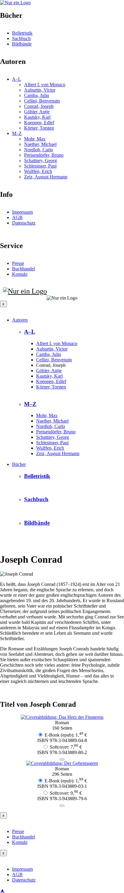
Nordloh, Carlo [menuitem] (38, 149)
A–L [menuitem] (16, 79)
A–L (29, 332)
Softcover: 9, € (66, 793)
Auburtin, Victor (51, 348)
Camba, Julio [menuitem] (36, 95)
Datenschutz (24, 222)
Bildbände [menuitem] (22, 43)
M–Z (30, 404)
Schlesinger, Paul (52, 442)
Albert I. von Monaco (56, 343)
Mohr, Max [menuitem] (34, 138)
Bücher (19, 464)
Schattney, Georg (52, 437)
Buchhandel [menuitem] (23, 268)
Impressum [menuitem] (22, 869)
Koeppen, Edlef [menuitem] (39, 122)
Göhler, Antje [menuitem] (37, 111)
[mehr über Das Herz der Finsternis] (62, 717)
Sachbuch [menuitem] (21, 38)
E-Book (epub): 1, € (66, 734)
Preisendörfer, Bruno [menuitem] (44, 155)
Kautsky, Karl (49, 376)
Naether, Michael (52, 420)
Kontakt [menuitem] (19, 274)
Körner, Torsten (51, 386)
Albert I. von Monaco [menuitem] (44, 84)
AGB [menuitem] (17, 874)
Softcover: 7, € (66, 747)
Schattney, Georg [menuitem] (40, 160)
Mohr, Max (46, 415)
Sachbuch (36, 499)
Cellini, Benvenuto (54, 359)
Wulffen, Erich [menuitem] (38, 171)
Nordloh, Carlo (50, 426)
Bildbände (37, 523)
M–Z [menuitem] (17, 133)
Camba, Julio (48, 354)
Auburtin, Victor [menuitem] (39, 90)
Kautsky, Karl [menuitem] (37, 117)
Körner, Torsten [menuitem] (39, 127)
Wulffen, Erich (50, 448)
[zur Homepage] (23, 291)
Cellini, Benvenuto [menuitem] (42, 100)
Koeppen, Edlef (51, 381)
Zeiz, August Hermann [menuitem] (45, 176)
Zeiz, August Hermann (57, 453)
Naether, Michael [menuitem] (40, 144)
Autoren (20, 319)
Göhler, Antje (49, 370)
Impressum (22, 212)
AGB (17, 217)
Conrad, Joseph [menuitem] (39, 106)
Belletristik (37, 476)
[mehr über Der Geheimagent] (62, 763)
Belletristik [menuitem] (22, 33)
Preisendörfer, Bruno (56, 431)
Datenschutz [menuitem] (24, 879)
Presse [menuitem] (18, 263)
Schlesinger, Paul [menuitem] (40, 165)
